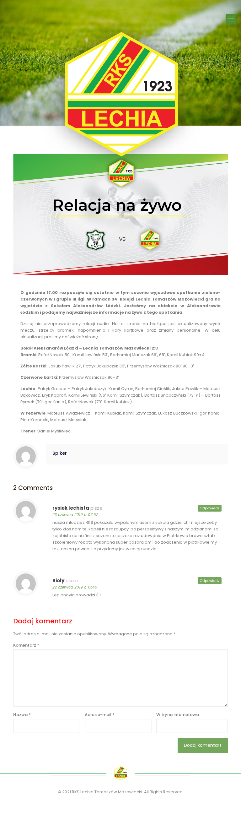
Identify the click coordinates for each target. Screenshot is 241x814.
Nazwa (22, 715)
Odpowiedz (210, 508)
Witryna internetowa (177, 715)
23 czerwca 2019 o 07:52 (75, 514)
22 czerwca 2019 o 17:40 (74, 587)
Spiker (59, 453)
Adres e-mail (100, 715)
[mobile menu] (231, 19)
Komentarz (26, 645)
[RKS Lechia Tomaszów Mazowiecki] (120, 94)
